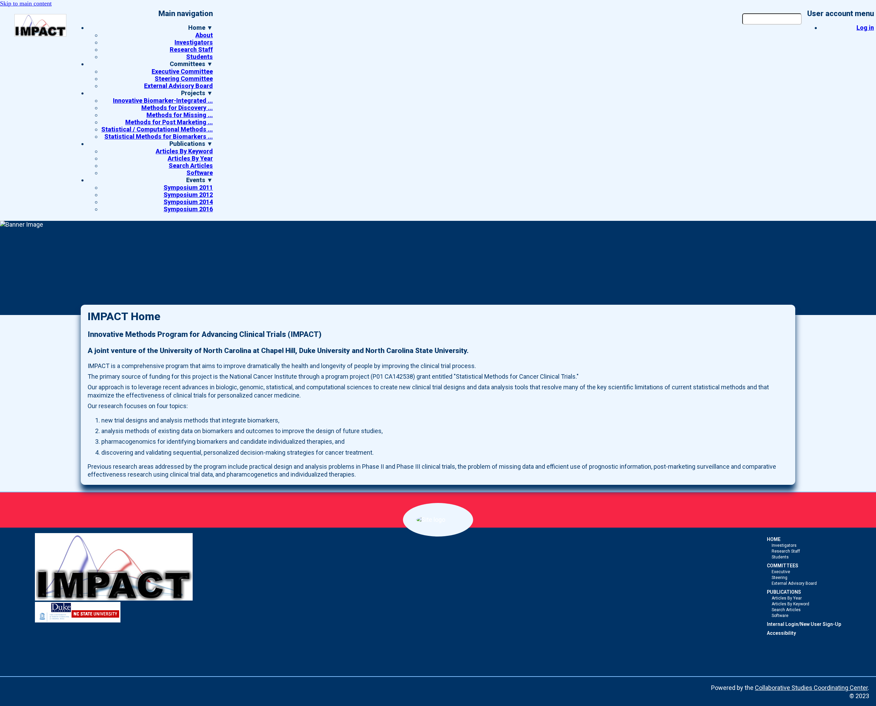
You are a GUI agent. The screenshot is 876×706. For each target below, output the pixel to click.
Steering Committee (184, 78)
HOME (774, 539)
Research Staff (191, 49)
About (204, 35)
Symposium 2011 (188, 187)
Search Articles (191, 165)
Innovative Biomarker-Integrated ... (163, 100)
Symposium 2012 (188, 194)
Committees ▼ (191, 63)
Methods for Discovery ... (177, 107)
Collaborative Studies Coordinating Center (811, 687)
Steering (779, 577)
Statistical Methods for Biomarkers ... (158, 136)
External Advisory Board (178, 85)
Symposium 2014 (188, 201)
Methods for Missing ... (179, 114)
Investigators (194, 42)
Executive (781, 571)
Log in (865, 27)
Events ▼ (199, 180)
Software (199, 172)
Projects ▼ (197, 93)
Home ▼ (200, 27)
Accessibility (781, 633)
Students (199, 56)
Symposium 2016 (188, 209)
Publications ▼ (191, 143)
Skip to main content (26, 3)
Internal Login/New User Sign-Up (804, 624)
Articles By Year (190, 158)
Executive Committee (182, 71)
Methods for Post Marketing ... (169, 122)
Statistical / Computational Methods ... (157, 129)
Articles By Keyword (184, 151)
